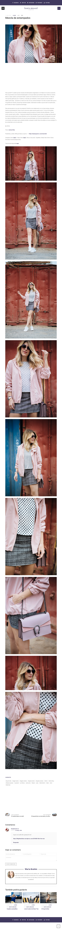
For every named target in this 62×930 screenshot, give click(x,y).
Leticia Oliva (12, 130)
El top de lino (45, 909)
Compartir (8, 777)
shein (51, 783)
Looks (37, 783)
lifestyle (33, 783)
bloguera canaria (31, 780)
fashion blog (51, 780)
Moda (47, 783)
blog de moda (8, 780)
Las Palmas (22, 783)
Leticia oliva (28, 783)
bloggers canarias (23, 780)
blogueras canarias (39, 780)
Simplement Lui (15, 828)
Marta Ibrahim (42, 783)
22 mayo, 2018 (18, 830)
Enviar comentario (11, 864)
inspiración (16, 783)
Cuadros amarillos (12, 909)
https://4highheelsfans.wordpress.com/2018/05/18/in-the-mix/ (29, 838)
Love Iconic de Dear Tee (31, 909)
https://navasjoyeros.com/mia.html (38, 133)
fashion (46, 780)
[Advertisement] (31, 77)
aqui (18, 143)
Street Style (8, 784)
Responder (16, 842)
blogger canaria (15, 780)
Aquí (15, 137)
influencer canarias (9, 783)
